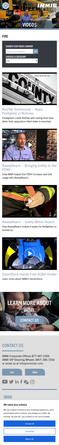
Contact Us (29, 320)
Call (12, 372)
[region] (29, 422)
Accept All (29, 423)
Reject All (29, 439)
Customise (29, 431)
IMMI (8, 396)
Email (35, 372)
